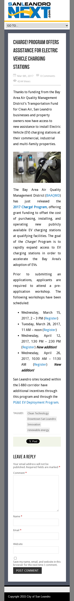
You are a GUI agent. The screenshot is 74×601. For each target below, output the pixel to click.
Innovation (34, 424)
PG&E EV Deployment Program (35, 402)
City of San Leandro (38, 596)
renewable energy (38, 430)
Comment (20, 472)
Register (51, 318)
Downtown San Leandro (42, 418)
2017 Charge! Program (30, 207)
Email (17, 530)
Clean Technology (38, 413)
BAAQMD (53, 195)
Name (17, 516)
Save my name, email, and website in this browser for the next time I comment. (37, 563)
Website (18, 544)
